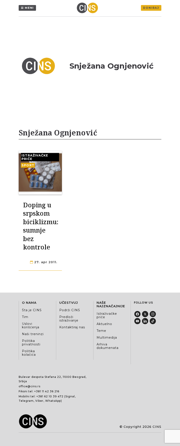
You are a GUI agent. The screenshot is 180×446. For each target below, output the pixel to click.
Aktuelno (104, 324)
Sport (28, 165)
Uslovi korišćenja (30, 325)
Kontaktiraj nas (72, 327)
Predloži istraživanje (68, 318)
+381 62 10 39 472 (49, 396)
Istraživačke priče (35, 157)
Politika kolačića (29, 353)
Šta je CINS (32, 310)
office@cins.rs (29, 386)
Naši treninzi (33, 334)
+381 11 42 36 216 (46, 391)
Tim (25, 317)
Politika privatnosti (31, 342)
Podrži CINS (69, 310)
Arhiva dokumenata (108, 346)
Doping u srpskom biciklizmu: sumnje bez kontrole (40, 226)
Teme (101, 331)
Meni (29, 7)
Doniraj (151, 7)
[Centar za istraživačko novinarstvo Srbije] (88, 8)
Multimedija (107, 337)
